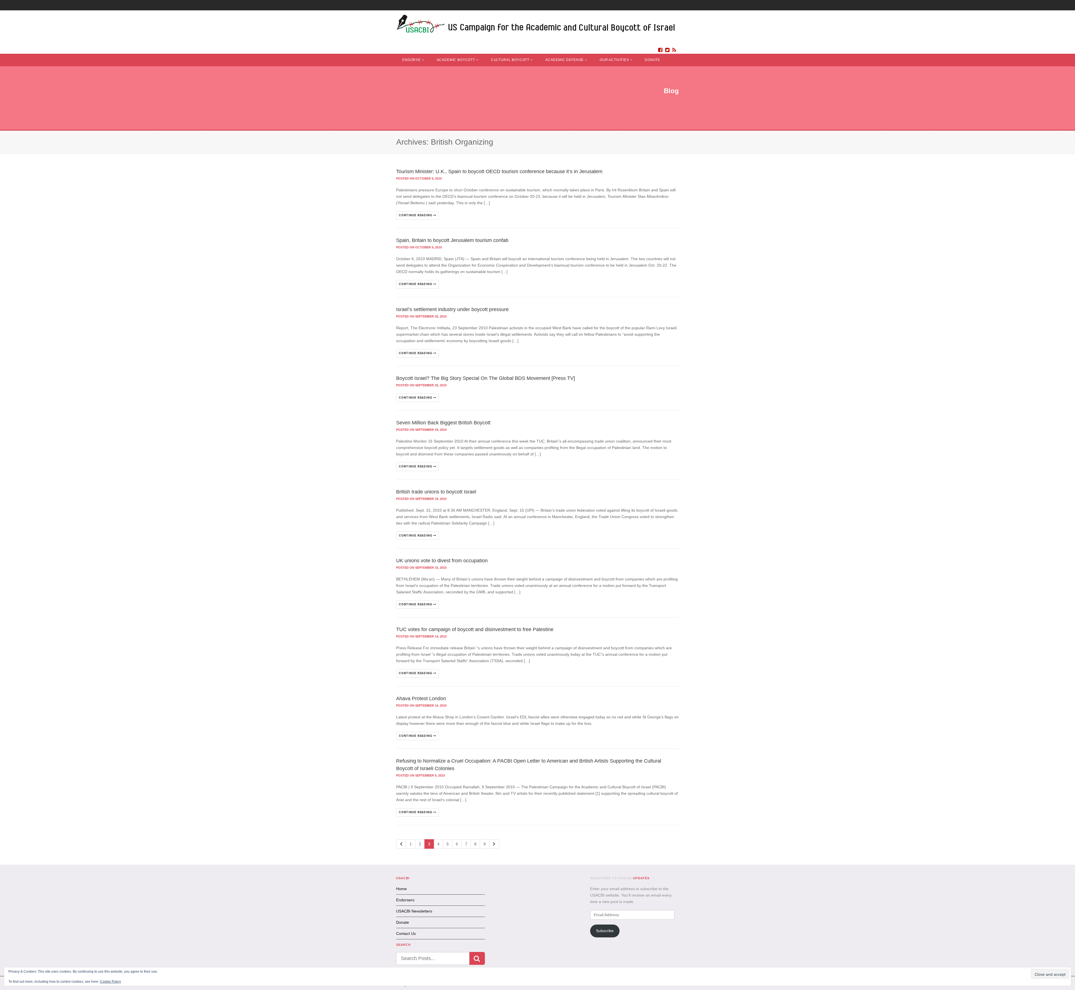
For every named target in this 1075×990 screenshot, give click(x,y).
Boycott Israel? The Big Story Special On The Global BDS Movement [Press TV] (485, 378)
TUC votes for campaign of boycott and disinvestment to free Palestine (474, 629)
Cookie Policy (110, 982)
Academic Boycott (456, 60)
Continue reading (416, 215)
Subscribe (605, 930)
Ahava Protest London (421, 698)
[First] (401, 844)
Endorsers (405, 900)
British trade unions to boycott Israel (436, 492)
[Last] (494, 844)
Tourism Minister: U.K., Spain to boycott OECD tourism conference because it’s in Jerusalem (499, 171)
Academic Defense (564, 60)
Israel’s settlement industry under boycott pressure (452, 309)
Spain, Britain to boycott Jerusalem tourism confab (452, 240)
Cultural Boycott (510, 60)
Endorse (411, 60)
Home (401, 888)
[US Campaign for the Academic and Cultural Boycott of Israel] (536, 25)
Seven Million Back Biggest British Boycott (443, 422)
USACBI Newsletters (414, 911)
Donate (652, 60)
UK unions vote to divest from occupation (442, 560)
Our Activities (614, 60)
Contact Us (406, 933)
